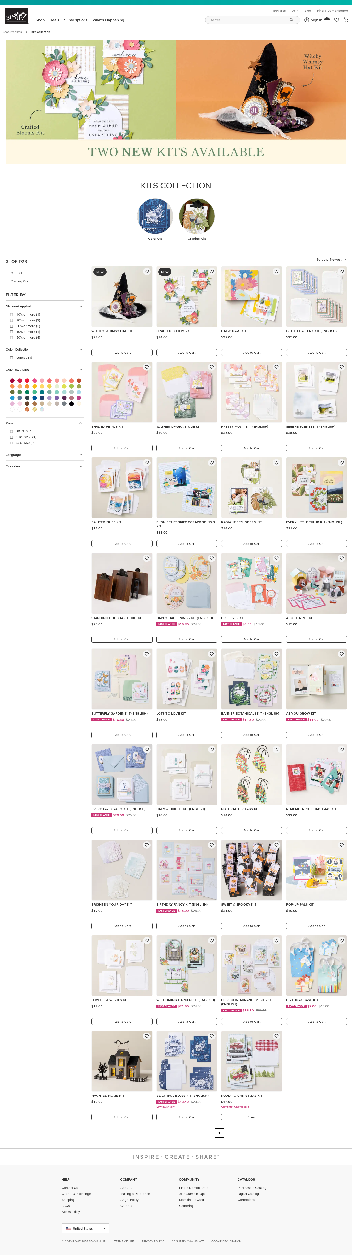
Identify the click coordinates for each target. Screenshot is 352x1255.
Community (189, 1179)
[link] (337, 20)
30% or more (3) (28, 326)
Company (128, 1179)
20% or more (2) (28, 320)
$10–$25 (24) (26, 437)
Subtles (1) (24, 357)
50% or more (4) (28, 337)
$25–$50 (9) (25, 443)
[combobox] (252, 20)
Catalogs (246, 1179)
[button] (327, 20)
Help (66, 1179)
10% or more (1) (28, 314)
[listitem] (45, 273)
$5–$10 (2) (24, 431)
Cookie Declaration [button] (226, 1241)
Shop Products (12, 31)
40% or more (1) (28, 332)
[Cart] (346, 20)
